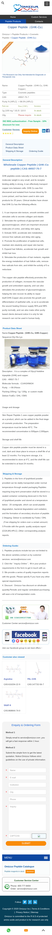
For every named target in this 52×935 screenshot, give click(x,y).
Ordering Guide (36, 151)
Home (13, 17)
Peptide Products (13, 21)
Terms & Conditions (41, 909)
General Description (15, 144)
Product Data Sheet (15, 147)
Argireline (8, 679)
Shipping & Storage (14, 151)
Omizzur (6, 34)
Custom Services (39, 17)
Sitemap (34, 912)
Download (30, 871)
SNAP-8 (7, 705)
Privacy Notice (22, 912)
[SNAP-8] (14, 701)
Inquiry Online (30, 131)
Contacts (39, 21)
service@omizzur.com (30, 737)
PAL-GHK (31, 679)
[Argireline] (14, 675)
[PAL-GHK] (37, 675)
